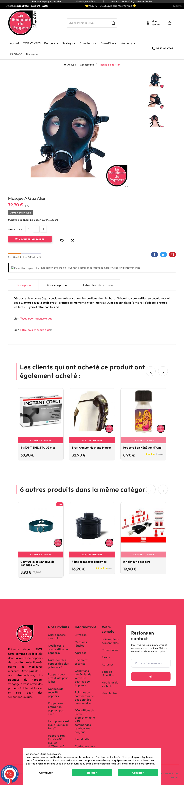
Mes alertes (109, 693)
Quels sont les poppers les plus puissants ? (58, 663)
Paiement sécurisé (81, 661)
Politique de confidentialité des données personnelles (84, 697)
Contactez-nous (85, 746)
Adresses (108, 664)
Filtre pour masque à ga (35, 330)
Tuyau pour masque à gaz (36, 318)
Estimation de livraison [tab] (98, 285)
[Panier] (170, 23)
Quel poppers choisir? (57, 636)
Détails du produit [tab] (57, 285)
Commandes (110, 650)
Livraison (81, 634)
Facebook (154, 254)
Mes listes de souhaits (110, 684)
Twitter (163, 254)
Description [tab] (23, 285)
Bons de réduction (108, 673)
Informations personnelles (110, 641)
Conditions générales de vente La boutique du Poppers (83, 678)
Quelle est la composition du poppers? (58, 649)
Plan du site (82, 739)
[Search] (113, 23)
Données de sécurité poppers (55, 692)
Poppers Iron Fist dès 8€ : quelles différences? (56, 741)
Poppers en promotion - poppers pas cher (56, 708)
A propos (80, 652)
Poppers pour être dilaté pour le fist (58, 677)
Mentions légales (81, 643)
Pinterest (172, 254)
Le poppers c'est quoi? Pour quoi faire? (58, 724)
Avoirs (106, 657)
